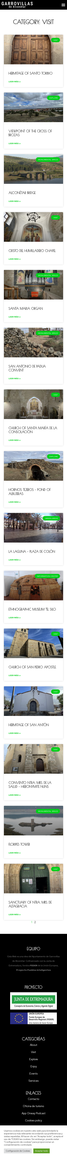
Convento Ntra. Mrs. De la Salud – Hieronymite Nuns (30, 784)
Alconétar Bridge (22, 193)
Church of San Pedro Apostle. (32, 667)
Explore (33, 1059)
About (33, 1045)
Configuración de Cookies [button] (18, 1151)
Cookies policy (33, 1120)
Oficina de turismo (33, 1106)
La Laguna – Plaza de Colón (32, 551)
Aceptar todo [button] (41, 1151)
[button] (63, 5)
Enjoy (33, 1066)
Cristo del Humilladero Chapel (32, 251)
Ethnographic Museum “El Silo (32, 609)
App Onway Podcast (33, 1113)
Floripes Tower (19, 844)
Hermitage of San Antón (29, 725)
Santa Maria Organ (26, 308)
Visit (33, 1052)
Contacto (33, 1099)
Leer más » (15, 81)
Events (33, 1073)
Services (34, 1080)
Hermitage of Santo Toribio (31, 73)
